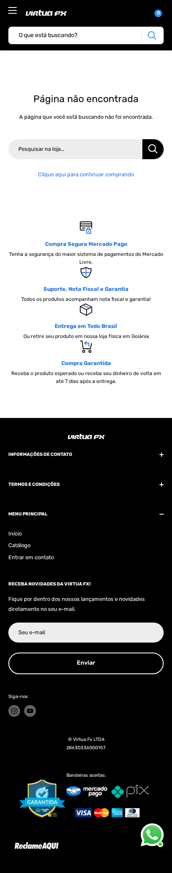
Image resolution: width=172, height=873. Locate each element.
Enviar (86, 662)
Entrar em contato (31, 557)
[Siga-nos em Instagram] (14, 711)
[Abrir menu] (12, 10)
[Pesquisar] (152, 36)
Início (15, 533)
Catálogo (19, 545)
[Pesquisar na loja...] (153, 149)
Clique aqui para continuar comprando (86, 174)
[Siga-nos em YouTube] (30, 711)
